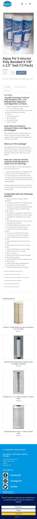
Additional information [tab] (20, 87)
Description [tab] (8, 87)
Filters (31, 79)
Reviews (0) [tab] (7, 90)
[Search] (21, 4)
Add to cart (21, 72)
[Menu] (26, 4)
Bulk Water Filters (24, 79)
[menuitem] (21, 4)
